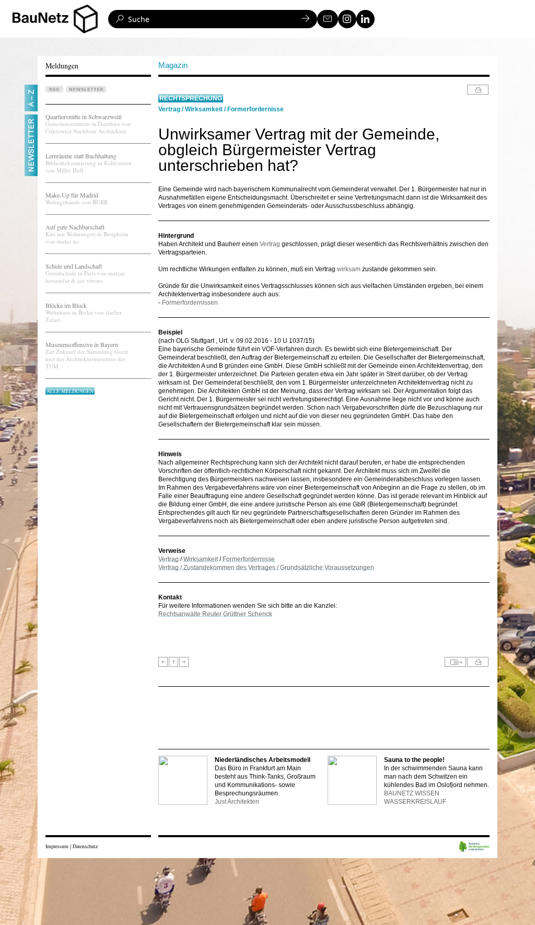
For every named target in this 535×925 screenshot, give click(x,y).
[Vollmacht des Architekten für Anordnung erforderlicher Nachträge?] (184, 662)
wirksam (348, 269)
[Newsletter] (327, 19)
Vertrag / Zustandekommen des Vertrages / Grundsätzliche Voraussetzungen (266, 567)
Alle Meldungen (70, 391)
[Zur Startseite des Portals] (59, 19)
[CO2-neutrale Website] (474, 847)
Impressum (56, 846)
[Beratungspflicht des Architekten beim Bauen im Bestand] (163, 662)
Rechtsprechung (190, 98)
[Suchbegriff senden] (305, 19)
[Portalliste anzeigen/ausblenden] (85, 19)
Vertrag (169, 109)
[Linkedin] (365, 19)
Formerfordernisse (255, 109)
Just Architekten (237, 801)
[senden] (455, 662)
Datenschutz (85, 846)
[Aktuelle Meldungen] (173, 662)
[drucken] (478, 90)
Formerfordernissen (190, 302)
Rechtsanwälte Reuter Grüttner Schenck (215, 614)
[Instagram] (347, 19)
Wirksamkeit (204, 109)
